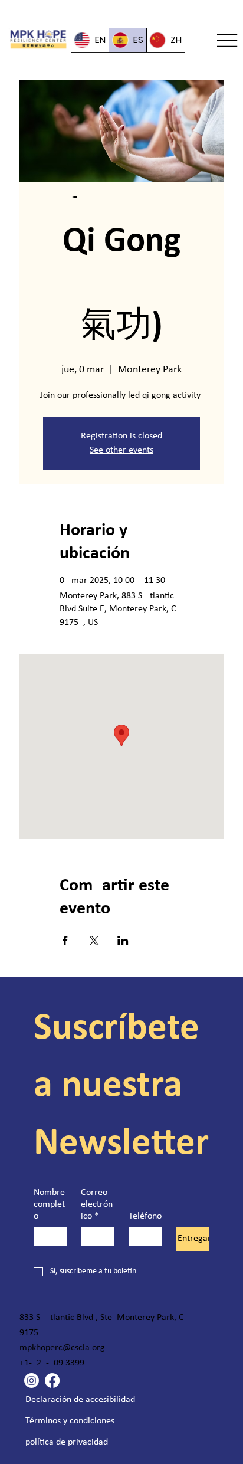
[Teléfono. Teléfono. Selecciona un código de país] (147, 1237)
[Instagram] (31, 1380)
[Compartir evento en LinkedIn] (123, 940)
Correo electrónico (97, 1204)
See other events (121, 450)
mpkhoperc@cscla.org (62, 1347)
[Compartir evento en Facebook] (65, 940)
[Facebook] (52, 1380)
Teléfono (145, 1216)
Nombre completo (49, 1204)
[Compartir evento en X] (94, 940)
